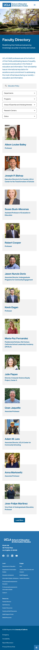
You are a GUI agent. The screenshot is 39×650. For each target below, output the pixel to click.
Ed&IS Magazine (24, 575)
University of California (21, 630)
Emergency (5, 635)
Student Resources (7, 608)
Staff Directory (6, 605)
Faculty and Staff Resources (9, 611)
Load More (19, 520)
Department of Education (8, 566)
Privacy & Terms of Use (8, 647)
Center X (4, 593)
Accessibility (6, 639)
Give (21, 566)
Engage (22, 563)
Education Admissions (8, 575)
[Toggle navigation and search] (35, 5)
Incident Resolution (24, 578)
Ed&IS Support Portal (7, 614)
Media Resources (7, 617)
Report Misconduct (7, 643)
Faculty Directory (6, 601)
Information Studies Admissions (10, 578)
